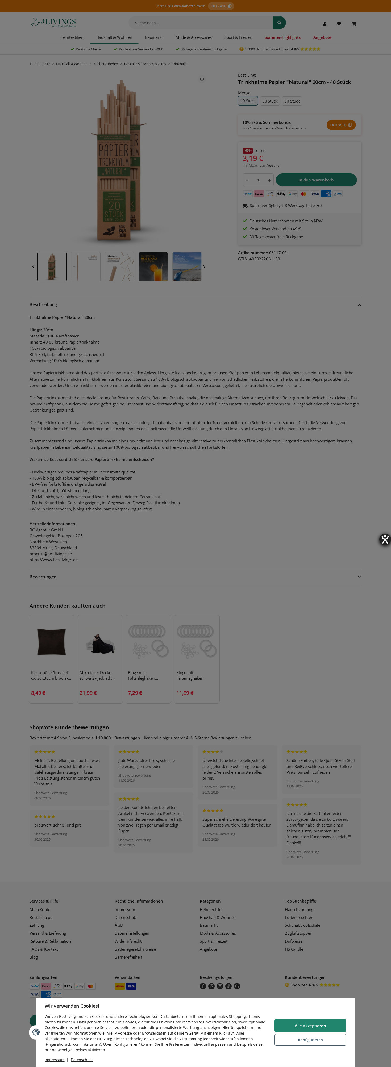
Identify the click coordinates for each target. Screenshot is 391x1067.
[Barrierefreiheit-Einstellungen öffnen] (385, 539)
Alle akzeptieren (310, 1025)
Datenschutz (82, 1059)
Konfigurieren (310, 1039)
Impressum (55, 1059)
